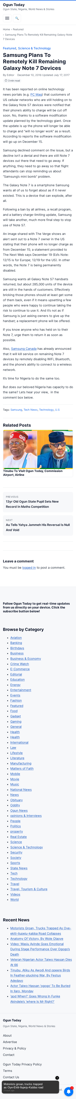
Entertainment (20, 690)
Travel (14, 884)
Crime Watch (19, 664)
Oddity (15, 805)
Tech (14, 873)
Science (16, 842)
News (14, 795)
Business (17, 653)
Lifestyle (16, 753)
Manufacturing (20, 763)
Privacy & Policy (14, 1048)
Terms (7, 1071)
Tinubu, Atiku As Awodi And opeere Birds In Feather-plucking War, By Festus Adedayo (40, 975)
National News (21, 789)
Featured (18, 29)
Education (17, 679)
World (14, 899)
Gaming (15, 721)
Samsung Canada (24, 348)
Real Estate (18, 837)
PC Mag (36, 94)
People (15, 821)
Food (14, 711)
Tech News (31, 409)
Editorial (16, 674)
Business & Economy (25, 658)
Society (15, 858)
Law (13, 747)
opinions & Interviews (26, 816)
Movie (14, 779)
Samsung (16, 409)
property (16, 831)
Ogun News (19, 810)
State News (18, 868)
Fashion (16, 700)
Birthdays (17, 648)
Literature (17, 758)
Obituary (16, 800)
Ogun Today (14, 5)
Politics (15, 826)
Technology (46, 409)
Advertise (10, 1042)
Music (14, 784)
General (16, 727)
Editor (10, 75)
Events (15, 695)
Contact (8, 1055)
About (7, 1035)
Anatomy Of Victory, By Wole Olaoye (36, 938)
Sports (15, 863)
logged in (29, 567)
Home (6, 29)
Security (16, 852)
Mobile (15, 774)
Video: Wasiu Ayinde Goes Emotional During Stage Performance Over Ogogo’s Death (40, 949)
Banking (16, 643)
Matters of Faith (22, 768)
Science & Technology (34, 48)
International (19, 742)
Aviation (16, 638)
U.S (57, 409)
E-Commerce (20, 669)
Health (15, 732)
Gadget (15, 716)
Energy (15, 685)
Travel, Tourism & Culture (28, 889)
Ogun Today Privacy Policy (22, 1064)
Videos (15, 894)
